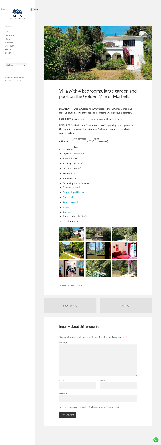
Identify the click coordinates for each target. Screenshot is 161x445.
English (12, 65)
